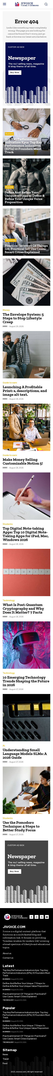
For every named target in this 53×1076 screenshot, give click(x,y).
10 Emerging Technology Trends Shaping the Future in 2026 (26, 681)
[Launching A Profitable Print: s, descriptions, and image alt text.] (26, 354)
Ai (4, 746)
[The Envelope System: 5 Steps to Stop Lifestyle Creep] (26, 282)
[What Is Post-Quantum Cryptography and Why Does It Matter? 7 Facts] (26, 572)
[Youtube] (47, 917)
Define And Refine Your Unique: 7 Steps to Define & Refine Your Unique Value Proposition (26, 984)
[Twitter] (42, 917)
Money (6, 310)
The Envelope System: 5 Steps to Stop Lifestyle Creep (23, 318)
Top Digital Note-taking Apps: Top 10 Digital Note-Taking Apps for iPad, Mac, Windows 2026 (26, 534)
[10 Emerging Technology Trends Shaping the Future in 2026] (26, 645)
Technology (10, 240)
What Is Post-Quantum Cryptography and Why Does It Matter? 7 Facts (23, 608)
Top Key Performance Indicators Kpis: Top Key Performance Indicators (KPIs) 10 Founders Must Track (26, 973)
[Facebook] (31, 917)
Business (9, 134)
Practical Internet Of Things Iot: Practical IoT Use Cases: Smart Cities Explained (24, 995)
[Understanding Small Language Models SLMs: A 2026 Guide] (26, 717)
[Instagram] (36, 917)
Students (8, 524)
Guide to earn (10, 383)
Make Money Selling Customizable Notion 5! (23, 461)
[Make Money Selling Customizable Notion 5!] (26, 427)
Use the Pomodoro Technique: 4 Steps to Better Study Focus (21, 826)
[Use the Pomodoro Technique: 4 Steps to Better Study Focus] (26, 790)
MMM (5, 326)
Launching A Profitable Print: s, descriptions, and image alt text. (25, 391)
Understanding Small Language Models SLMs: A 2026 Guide (25, 754)
